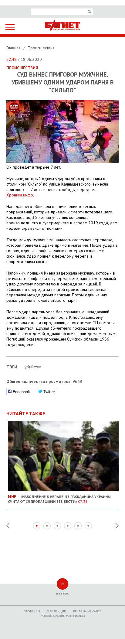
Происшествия (41, 48)
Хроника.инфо (19, 195)
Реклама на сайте (87, 611)
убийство (33, 367)
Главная (14, 48)
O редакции (56, 611)
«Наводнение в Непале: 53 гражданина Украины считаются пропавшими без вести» (59, 499)
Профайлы (32, 611)
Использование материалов (62, 616)
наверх (62, 593)
